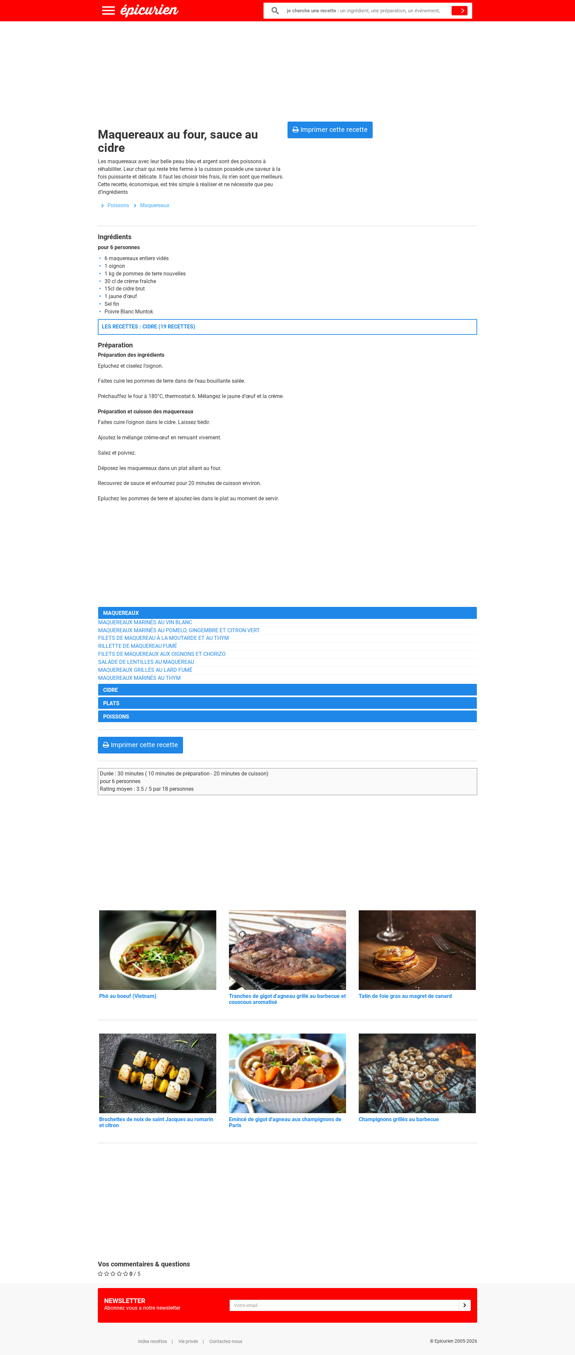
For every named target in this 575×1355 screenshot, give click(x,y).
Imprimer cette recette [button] (333, 130)
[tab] (287, 613)
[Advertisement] (287, 70)
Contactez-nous (225, 1341)
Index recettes (152, 1341)
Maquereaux (154, 205)
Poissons (118, 205)
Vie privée (188, 1341)
